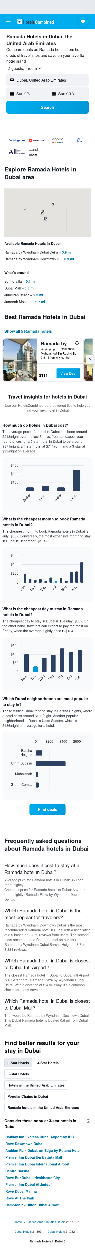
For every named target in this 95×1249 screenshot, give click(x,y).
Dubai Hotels (23, 1231)
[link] (47, 809)
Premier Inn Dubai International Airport (37, 1164)
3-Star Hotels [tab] (18, 1062)
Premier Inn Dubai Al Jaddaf (28, 1184)
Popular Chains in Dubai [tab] (28, 1096)
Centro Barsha (17, 1170)
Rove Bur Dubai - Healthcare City (32, 1177)
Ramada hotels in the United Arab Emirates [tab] (43, 1107)
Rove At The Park (19, 1198)
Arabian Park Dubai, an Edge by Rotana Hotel (43, 1150)
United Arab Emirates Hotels (46, 1222)
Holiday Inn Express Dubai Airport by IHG (39, 1136)
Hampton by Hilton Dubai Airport (32, 1204)
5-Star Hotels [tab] (18, 1073)
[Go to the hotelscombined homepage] (36, 21)
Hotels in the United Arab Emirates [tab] (36, 1085)
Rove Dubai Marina (21, 1191)
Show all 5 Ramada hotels (28, 331)
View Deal (68, 373)
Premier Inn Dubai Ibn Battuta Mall (33, 1157)
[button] (8, 21)
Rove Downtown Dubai (24, 1143)
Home (18, 1222)
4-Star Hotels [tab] (48, 1062)
